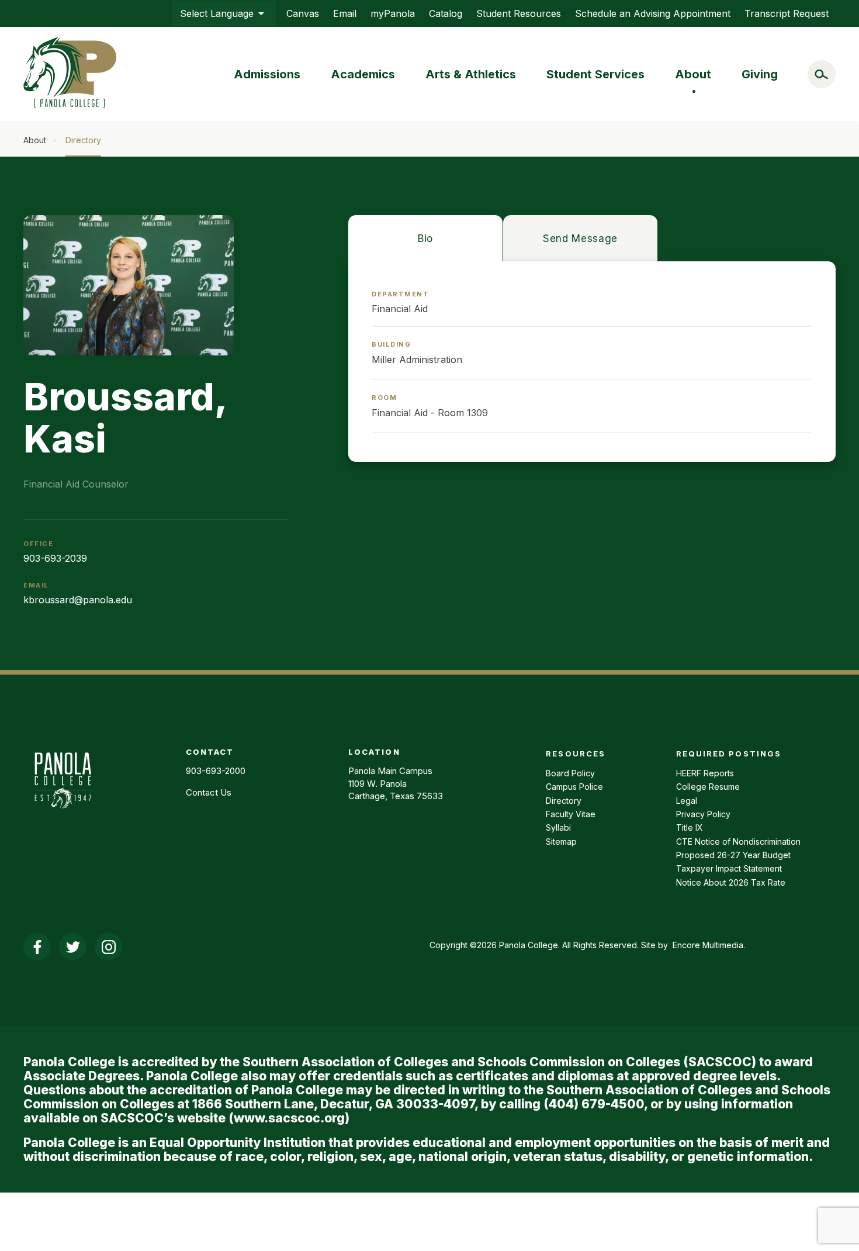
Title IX (689, 827)
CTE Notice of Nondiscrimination (738, 841)
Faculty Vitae (570, 814)
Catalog (445, 13)
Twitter (72, 946)
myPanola (392, 13)
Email (344, 13)
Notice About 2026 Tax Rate (730, 882)
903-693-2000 (215, 770)
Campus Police (574, 787)
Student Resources (518, 13)
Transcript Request (786, 13)
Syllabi (558, 827)
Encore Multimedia (708, 945)
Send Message (580, 238)
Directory (83, 140)
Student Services (595, 74)
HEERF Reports (705, 773)
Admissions (267, 74)
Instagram (108, 946)
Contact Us (208, 792)
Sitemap (561, 841)
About (693, 74)
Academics (363, 74)
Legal (686, 801)
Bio (425, 238)
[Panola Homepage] (62, 815)
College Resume (708, 787)
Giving (760, 74)
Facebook (37, 946)
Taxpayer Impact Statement (729, 868)
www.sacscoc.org (289, 1118)
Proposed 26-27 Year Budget (733, 855)
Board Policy (570, 773)
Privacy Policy (703, 814)
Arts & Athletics (470, 74)
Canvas (302, 13)
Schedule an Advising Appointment (652, 13)
